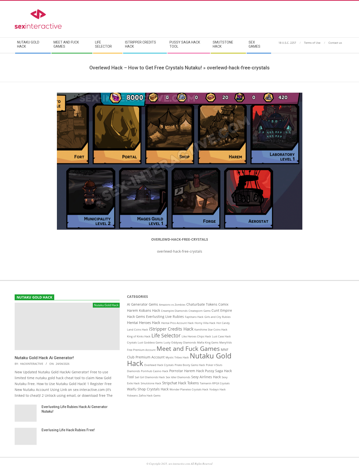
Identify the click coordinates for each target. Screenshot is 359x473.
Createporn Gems (200, 310)
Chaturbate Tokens (201, 304)
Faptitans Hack (194, 317)
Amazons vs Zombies (172, 304)
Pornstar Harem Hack (186, 371)
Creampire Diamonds (174, 310)
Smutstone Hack (151, 383)
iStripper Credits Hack (171, 329)
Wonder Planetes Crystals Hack (188, 389)
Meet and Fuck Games (188, 348)
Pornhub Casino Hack (154, 371)
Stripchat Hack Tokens (180, 383)
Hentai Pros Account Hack (177, 323)
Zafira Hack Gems (149, 395)
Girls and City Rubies (217, 317)
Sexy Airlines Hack (206, 377)
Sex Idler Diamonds (178, 377)
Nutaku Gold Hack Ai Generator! (44, 357)
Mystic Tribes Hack (177, 357)
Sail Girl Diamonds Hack (150, 377)
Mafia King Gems (207, 342)
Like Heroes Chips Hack (196, 336)
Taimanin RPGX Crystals (215, 383)
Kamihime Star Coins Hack (210, 329)
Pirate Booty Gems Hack (190, 365)
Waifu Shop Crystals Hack (148, 389)
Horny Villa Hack (205, 323)
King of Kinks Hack (138, 336)
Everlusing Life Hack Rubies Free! (68, 430)
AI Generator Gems (142, 304)
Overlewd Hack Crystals (159, 365)
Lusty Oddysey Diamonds (180, 342)
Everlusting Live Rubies (165, 316)
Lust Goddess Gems (150, 342)
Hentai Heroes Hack (143, 322)
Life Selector (166, 335)
